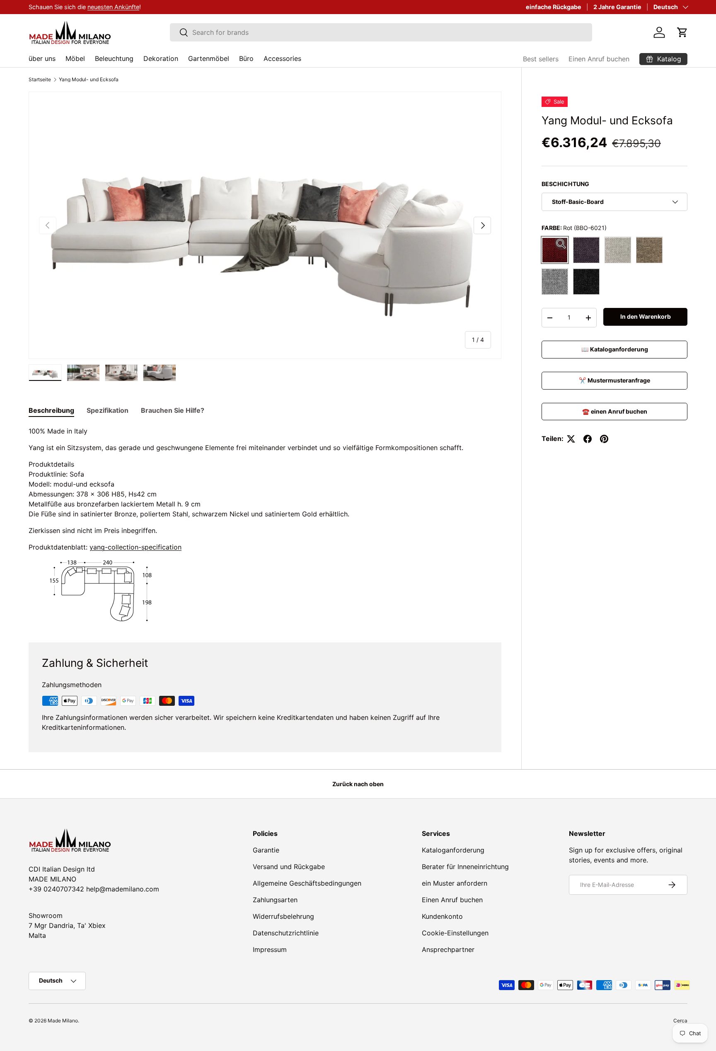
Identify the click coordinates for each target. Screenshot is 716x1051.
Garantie (266, 850)
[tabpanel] (265, 524)
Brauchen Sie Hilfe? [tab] (172, 410)
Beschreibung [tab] (51, 410)
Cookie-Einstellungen (455, 933)
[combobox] (381, 32)
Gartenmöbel (208, 58)
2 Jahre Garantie (617, 6)
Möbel (75, 58)
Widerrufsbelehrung (283, 916)
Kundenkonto (442, 916)
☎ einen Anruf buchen (614, 411)
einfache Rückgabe (553, 6)
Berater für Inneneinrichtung (465, 866)
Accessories (282, 58)
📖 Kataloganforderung (614, 349)
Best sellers (541, 59)
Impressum (270, 949)
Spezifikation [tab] (107, 410)
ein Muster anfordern (454, 883)
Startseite (40, 79)
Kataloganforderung (453, 850)
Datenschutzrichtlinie (286, 933)
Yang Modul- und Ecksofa (89, 79)
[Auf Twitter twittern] (571, 439)
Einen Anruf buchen (598, 59)
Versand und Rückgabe (289, 866)
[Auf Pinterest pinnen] (604, 439)
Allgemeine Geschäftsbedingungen (307, 883)
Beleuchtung (114, 58)
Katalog (95, 6)
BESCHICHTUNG (565, 183)
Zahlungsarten (275, 900)
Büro (246, 58)
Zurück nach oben (358, 783)
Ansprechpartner (448, 949)
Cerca (680, 1020)
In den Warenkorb (645, 316)
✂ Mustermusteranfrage (614, 380)
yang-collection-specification (135, 547)
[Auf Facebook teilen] (587, 439)
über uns (42, 58)
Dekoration (160, 58)
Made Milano (63, 1020)
